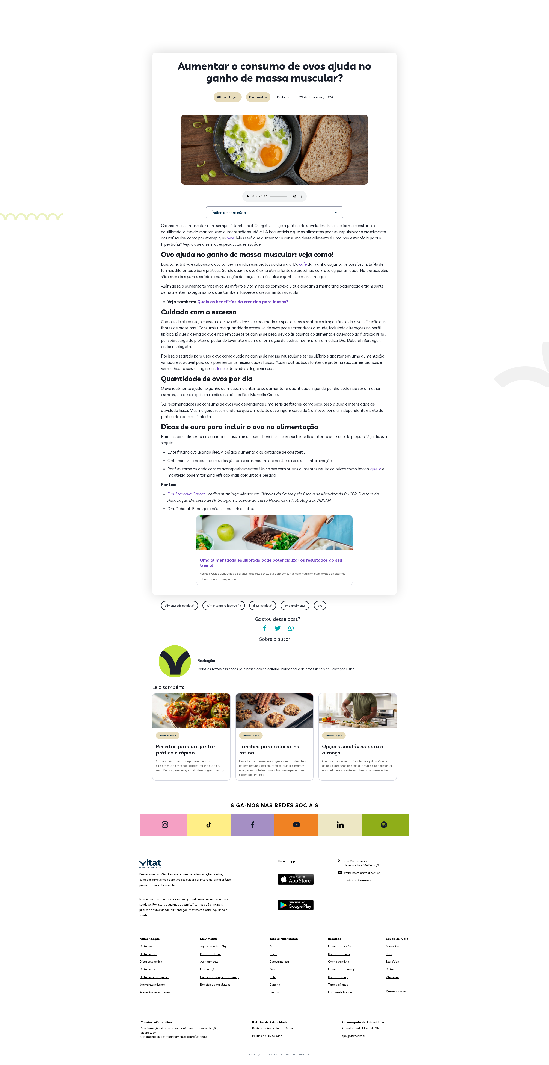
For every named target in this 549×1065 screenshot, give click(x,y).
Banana (275, 984)
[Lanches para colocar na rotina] (275, 727)
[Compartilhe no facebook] (264, 628)
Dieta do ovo (148, 954)
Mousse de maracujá (342, 969)
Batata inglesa (279, 961)
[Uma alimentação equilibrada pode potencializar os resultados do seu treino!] (274, 548)
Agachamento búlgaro (215, 946)
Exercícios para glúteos (215, 984)
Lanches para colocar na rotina (269, 749)
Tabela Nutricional (284, 939)
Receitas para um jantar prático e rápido (185, 749)
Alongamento (209, 961)
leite (221, 368)
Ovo (272, 969)
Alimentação (227, 97)
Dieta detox (147, 969)
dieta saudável (262, 605)
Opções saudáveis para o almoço (352, 749)
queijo (375, 468)
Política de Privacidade (267, 1036)
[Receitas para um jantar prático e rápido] (191, 727)
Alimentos (392, 946)
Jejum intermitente (152, 984)
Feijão (273, 954)
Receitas (334, 939)
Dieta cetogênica (151, 961)
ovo (320, 605)
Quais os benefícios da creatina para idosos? (242, 301)
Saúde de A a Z (397, 939)
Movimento (209, 939)
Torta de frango (338, 984)
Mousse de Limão (339, 946)
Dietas (390, 969)
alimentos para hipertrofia (223, 605)
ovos (231, 238)
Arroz (273, 946)
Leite (273, 977)
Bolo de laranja (338, 977)
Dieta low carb (149, 946)
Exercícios (392, 961)
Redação (283, 97)
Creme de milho (338, 961)
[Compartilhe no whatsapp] (291, 628)
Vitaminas (392, 977)
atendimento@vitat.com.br (362, 873)
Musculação (208, 969)
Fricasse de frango (340, 992)
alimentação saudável (179, 605)
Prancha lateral (210, 954)
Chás (389, 954)
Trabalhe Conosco (357, 880)
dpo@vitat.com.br (353, 1036)
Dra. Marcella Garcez (186, 494)
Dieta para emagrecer (154, 977)
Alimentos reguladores (155, 992)
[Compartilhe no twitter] (277, 628)
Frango (274, 992)
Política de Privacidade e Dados (272, 1028)
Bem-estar (258, 97)
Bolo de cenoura (339, 954)
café (303, 264)
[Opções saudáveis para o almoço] (358, 727)
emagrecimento (295, 605)
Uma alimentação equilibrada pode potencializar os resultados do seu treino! (271, 562)
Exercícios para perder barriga (219, 977)
